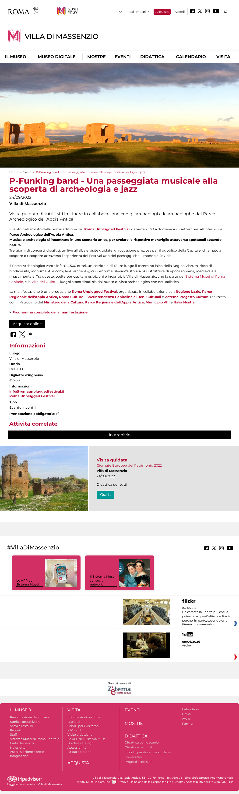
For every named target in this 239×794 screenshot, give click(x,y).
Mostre (96, 56)
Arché (186, 645)
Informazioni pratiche (83, 717)
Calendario (191, 56)
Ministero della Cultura (63, 302)
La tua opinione (79, 752)
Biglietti (73, 721)
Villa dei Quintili (45, 282)
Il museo (15, 56)
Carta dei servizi (22, 743)
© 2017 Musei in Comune (93, 782)
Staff (13, 734)
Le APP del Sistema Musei (27, 582)
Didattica (152, 56)
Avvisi (186, 718)
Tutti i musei (136, 11)
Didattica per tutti (138, 747)
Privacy (121, 782)
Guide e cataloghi (81, 743)
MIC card (74, 730)
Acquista (162, 11)
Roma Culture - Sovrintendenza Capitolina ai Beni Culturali (110, 297)
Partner (187, 723)
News (186, 714)
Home (13, 172)
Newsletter (18, 747)
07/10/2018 (206, 616)
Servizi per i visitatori (83, 726)
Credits (178, 782)
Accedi (180, 11)
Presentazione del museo (29, 717)
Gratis (105, 494)
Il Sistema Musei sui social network (103, 580)
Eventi (123, 56)
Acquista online (27, 324)
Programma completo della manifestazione (50, 312)
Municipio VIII (158, 302)
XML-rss (227, 782)
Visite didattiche (79, 734)
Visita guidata (112, 460)
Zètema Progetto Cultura (186, 297)
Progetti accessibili (139, 762)
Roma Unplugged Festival (107, 229)
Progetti (16, 730)
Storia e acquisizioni (25, 721)
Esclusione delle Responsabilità (150, 782)
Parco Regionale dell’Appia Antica (114, 302)
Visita (223, 56)
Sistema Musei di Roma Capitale (34, 739)
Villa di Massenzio (61, 36)
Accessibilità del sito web (203, 782)
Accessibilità (76, 747)
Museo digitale (57, 56)
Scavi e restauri (21, 726)
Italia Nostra (184, 302)
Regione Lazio (188, 291)
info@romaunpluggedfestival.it (36, 391)
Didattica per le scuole (142, 742)
